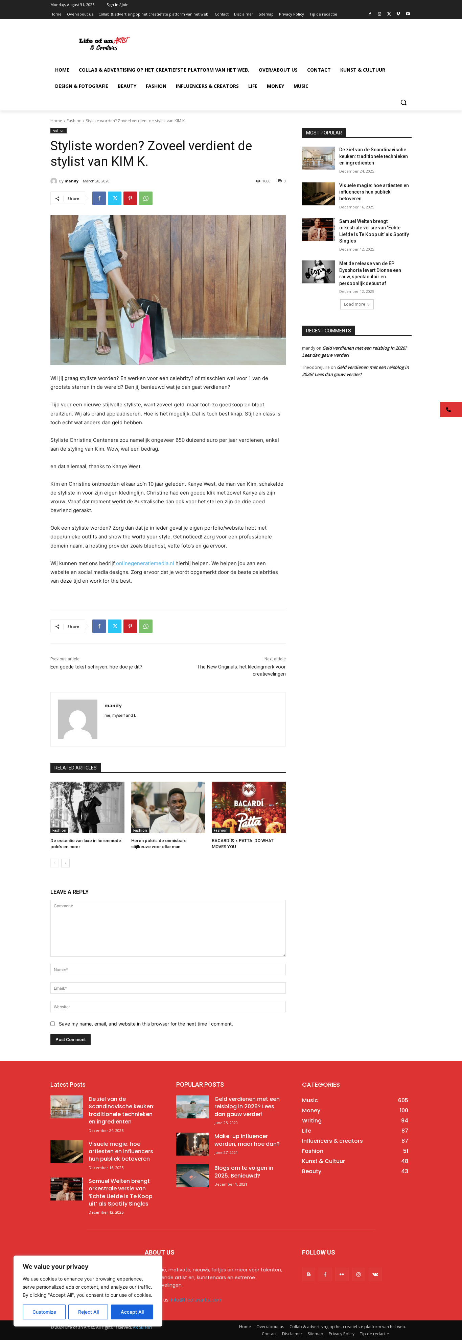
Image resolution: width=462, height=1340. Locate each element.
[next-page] (65, 863)
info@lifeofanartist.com (196, 1299)
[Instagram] (380, 14)
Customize (44, 1312)
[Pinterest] (130, 198)
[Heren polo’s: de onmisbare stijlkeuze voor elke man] (168, 807)
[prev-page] (54, 863)
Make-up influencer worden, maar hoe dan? (247, 1139)
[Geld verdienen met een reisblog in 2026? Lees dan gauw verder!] (192, 1106)
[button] (403, 102)
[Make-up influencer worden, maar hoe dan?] (192, 1144)
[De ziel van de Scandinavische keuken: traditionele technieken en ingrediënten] (318, 158)
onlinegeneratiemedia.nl (145, 563)
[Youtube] (408, 14)
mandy (71, 180)
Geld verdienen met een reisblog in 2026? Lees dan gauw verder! (247, 1106)
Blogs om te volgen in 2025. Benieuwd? (243, 1171)
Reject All (88, 1312)
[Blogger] (308, 1274)
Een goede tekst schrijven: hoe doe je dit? (96, 667)
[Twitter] (389, 14)
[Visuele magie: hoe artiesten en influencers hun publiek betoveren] (318, 193)
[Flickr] (341, 1274)
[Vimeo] (398, 14)
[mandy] (54, 181)
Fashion (74, 121)
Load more (354, 304)
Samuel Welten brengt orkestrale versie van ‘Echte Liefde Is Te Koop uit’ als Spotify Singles (121, 1192)
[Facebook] (370, 14)
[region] (88, 1291)
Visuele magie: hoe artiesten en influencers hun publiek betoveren (374, 192)
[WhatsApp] (146, 198)
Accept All (132, 1312)
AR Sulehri (142, 1327)
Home (56, 121)
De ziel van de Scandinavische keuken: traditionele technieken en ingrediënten (373, 156)
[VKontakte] (375, 1274)
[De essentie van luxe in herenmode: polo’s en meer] (87, 807)
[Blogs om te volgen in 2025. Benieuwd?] (192, 1175)
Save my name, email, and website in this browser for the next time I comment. (146, 1024)
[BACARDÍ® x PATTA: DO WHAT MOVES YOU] (249, 807)
